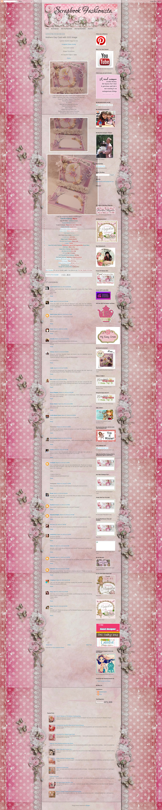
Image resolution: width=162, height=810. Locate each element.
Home (47, 28)
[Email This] (62, 275)
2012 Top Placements (66, 28)
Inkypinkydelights (54, 514)
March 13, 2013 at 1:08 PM (64, 427)
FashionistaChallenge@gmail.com (105, 181)
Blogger (88, 805)
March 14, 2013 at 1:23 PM (64, 483)
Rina (100, 694)
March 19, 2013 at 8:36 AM (63, 580)
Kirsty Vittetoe (54, 404)
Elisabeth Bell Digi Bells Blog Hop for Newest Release (70, 725)
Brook (51, 493)
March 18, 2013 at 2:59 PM (62, 568)
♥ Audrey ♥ (53, 580)
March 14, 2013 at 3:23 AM (65, 438)
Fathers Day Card (54, 776)
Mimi (51, 379)
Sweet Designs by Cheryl (103, 681)
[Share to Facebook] (68, 275)
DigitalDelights (103, 692)
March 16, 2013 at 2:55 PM (64, 534)
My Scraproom (55, 28)
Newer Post (49, 645)
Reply (51, 296)
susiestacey (53, 534)
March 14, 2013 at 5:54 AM (61, 449)
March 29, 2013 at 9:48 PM (60, 606)
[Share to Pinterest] (69, 275)
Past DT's (90, 28)
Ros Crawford (53, 438)
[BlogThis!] (64, 275)
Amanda (52, 339)
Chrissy (52, 352)
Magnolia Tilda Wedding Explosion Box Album (61, 743)
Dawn (51, 329)
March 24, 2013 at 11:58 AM (61, 591)
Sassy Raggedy (54, 392)
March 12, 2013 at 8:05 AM (64, 286)
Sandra (52, 449)
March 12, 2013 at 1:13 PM (60, 329)
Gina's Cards (53, 314)
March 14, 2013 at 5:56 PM (61, 493)
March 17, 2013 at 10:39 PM (63, 557)
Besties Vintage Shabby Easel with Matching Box (68, 791)
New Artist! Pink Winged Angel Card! (65, 734)
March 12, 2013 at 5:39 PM (61, 352)
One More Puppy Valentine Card (64, 782)
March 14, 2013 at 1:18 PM (62, 462)
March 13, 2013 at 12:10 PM (65, 404)
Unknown (52, 557)
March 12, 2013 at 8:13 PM (60, 379)
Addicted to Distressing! (62, 767)
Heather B (53, 504)
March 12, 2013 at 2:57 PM (62, 339)
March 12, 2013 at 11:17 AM (65, 314)
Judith (51, 368)
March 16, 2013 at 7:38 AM (59, 524)
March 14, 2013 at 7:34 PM (63, 504)
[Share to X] (66, 275)
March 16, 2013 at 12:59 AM (67, 514)
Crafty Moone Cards (55, 415)
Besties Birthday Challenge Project (65, 758)
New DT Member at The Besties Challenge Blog (68, 716)
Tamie (51, 301)
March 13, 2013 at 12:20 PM (68, 415)
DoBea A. (52, 546)
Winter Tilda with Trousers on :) (64, 749)
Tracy (51, 591)
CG (51, 524)
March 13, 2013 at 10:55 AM (66, 392)
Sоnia (51, 606)
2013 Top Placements (80, 28)
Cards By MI (53, 286)
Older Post (89, 645)
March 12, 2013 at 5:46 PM (61, 368)
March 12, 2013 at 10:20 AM (61, 301)
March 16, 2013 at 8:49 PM (62, 546)
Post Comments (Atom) (58, 647)
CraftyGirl (52, 462)
